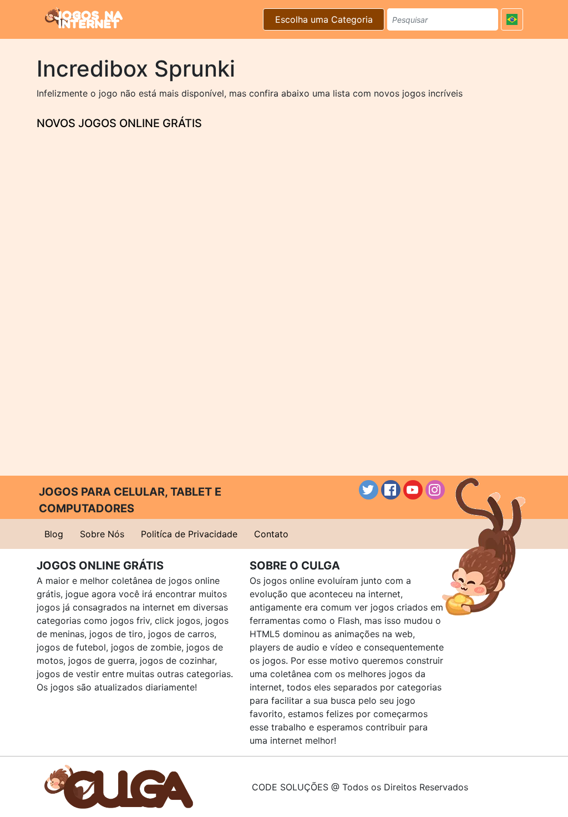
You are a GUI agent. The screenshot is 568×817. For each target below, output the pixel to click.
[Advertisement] (284, 269)
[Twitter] (368, 490)
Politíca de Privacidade (189, 533)
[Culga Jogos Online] (118, 785)
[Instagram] (435, 490)
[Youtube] (413, 490)
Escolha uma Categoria (324, 19)
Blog (53, 533)
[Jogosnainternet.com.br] (84, 17)
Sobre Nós (102, 533)
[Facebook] (390, 490)
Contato (271, 533)
